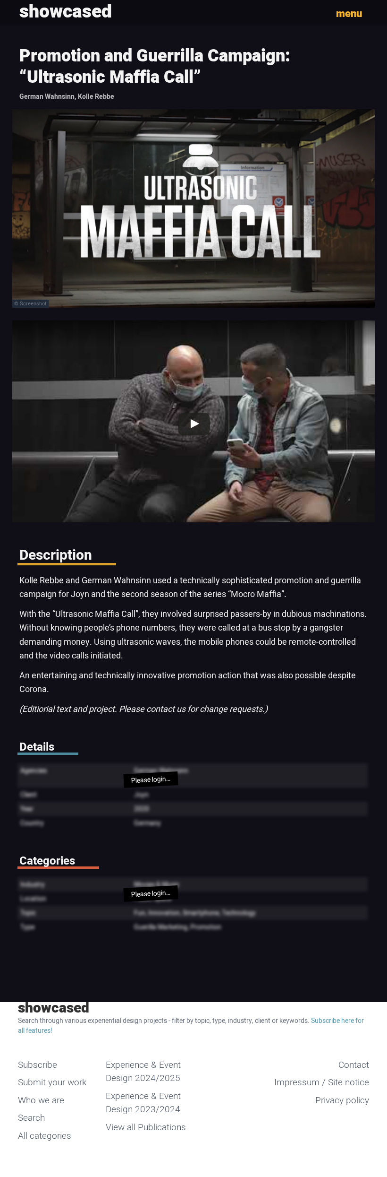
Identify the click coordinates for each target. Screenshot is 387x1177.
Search (31, 1118)
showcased (53, 1008)
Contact (353, 1065)
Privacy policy (342, 1100)
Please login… (151, 780)
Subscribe (37, 1065)
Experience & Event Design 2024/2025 (143, 1071)
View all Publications (146, 1127)
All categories (44, 1135)
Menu (349, 13)
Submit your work (52, 1082)
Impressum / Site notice (321, 1082)
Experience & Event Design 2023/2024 (143, 1103)
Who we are (41, 1100)
